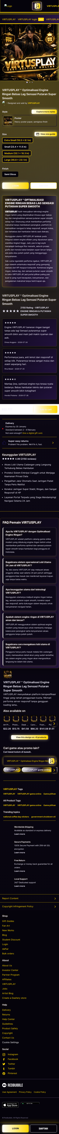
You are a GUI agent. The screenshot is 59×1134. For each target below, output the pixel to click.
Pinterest (12, 1073)
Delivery (6, 1010)
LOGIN (15, 1128)
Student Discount (11, 939)
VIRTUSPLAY (9, 19)
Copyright (7, 1033)
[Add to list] (7, 718)
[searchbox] (29, 761)
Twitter (11, 1063)
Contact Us (8, 1037)
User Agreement (9, 1092)
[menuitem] (9, 19)
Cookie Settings (10, 1042)
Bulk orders (8, 953)
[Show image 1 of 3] (27, 82)
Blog (4, 935)
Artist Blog (7, 993)
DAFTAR (43, 1128)
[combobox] (37, 6)
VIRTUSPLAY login (30, 19)
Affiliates (6, 979)
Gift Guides (8, 921)
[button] (43, 723)
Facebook (13, 1059)
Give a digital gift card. (32, 433)
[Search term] (37, 6)
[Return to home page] (17, 6)
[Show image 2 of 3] (29, 82)
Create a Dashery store (14, 998)
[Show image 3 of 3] (32, 82)
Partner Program (10, 974)
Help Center (8, 1019)
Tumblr (11, 1068)
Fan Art (6, 925)
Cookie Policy (40, 1092)
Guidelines (7, 1023)
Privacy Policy (25, 1092)
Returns (6, 1014)
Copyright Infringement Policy (17, 906)
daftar (5, 948)
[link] (12, 769)
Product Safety (10, 1028)
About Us (7, 965)
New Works (8, 930)
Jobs (4, 988)
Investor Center (10, 970)
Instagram (13, 1054)
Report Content (10, 898)
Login (5, 944)
